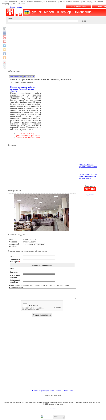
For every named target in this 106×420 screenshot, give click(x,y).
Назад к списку (16, 76)
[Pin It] (4, 41)
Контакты (59, 391)
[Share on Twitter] (4, 45)
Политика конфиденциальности (43, 391)
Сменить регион (16, 7)
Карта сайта (68, 391)
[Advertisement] (56, 98)
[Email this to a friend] (4, 66)
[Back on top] (4, 28)
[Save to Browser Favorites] (4, 49)
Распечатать (29, 76)
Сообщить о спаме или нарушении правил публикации (28, 134)
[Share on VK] (4, 53)
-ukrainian (53, 409)
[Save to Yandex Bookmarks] (4, 62)
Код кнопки (90, 195)
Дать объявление (78, 6)
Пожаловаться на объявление (28, 137)
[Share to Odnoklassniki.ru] (4, 57)
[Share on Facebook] (4, 33)
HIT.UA (56, 416)
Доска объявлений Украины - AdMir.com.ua (88, 166)
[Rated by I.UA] (47, 419)
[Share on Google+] (4, 37)
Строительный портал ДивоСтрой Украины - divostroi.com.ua (88, 176)
